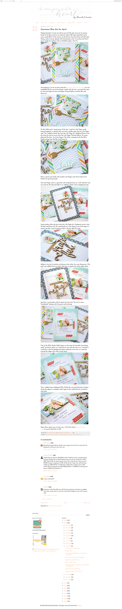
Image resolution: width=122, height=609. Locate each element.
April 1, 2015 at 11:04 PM (50, 481)
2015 (65, 523)
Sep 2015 (68, 533)
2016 (65, 520)
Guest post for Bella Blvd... (72, 548)
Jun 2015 (68, 541)
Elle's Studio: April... (70, 562)
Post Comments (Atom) (55, 506)
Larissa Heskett (48, 455)
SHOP (85, 22)
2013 (65, 585)
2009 (65, 596)
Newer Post (44, 502)
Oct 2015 (68, 530)
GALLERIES (52, 22)
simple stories (72, 434)
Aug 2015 (68, 535)
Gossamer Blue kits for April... (73, 571)
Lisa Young (47, 476)
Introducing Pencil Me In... (72, 560)
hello (67, 434)
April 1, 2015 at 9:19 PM (50, 470)
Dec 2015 (68, 525)
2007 (65, 601)
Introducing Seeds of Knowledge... (75, 557)
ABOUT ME (44, 22)
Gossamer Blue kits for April (76, 87)
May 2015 (68, 543)
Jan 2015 (68, 579)
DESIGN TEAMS (61, 22)
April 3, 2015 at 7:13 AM (50, 495)
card (46, 434)
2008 (65, 598)
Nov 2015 (68, 528)
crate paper (51, 434)
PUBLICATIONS (71, 22)
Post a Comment (47, 499)
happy (64, 434)
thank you (79, 434)
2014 (65, 583)
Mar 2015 (68, 574)
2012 (65, 588)
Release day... (69, 551)
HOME (37, 22)
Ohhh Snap (47, 443)
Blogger (79, 605)
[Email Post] (73, 432)
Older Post (87, 502)
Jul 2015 (68, 538)
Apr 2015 (68, 546)
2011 (65, 591)
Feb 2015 (68, 577)
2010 (65, 593)
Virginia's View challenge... (72, 569)
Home (65, 502)
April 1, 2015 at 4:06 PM (50, 449)
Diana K (46, 487)
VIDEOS (79, 22)
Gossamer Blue (58, 434)
